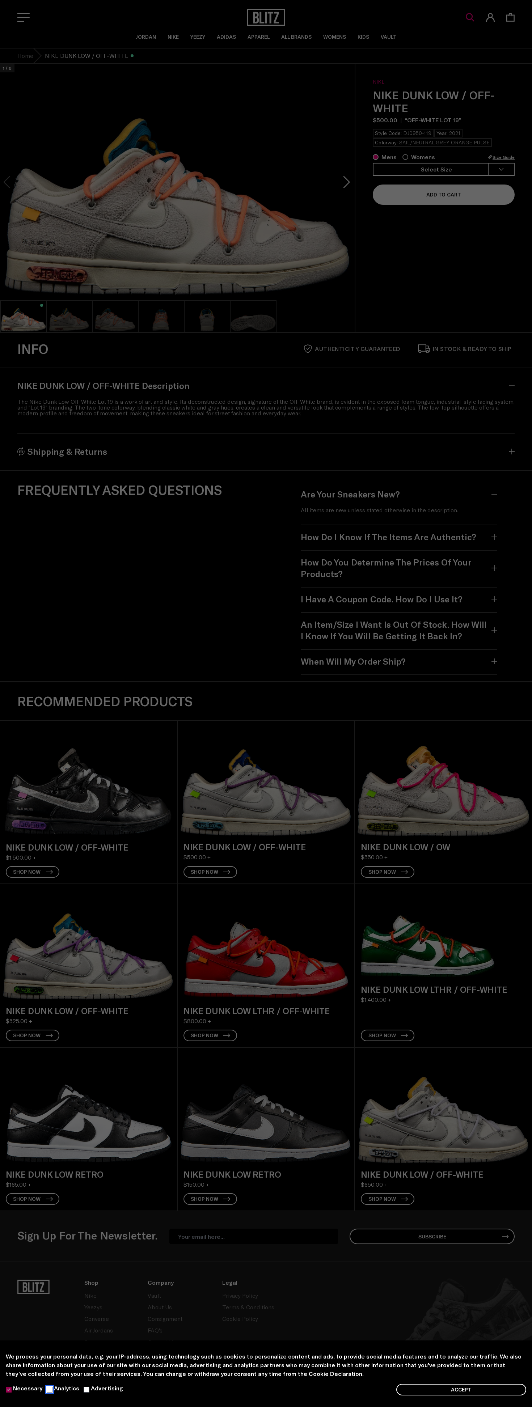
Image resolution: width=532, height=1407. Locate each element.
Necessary (27, 1388)
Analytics (66, 1388)
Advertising (107, 1388)
